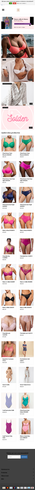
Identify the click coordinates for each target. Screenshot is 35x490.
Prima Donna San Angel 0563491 (26, 205)
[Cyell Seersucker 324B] (8, 401)
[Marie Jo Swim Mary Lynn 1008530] (26, 426)
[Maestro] (14, 487)
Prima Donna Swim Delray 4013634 (24, 411)
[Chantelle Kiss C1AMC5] (26, 246)
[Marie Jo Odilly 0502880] (26, 272)
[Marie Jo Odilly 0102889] (8, 272)
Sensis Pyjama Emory (25, 384)
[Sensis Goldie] (8, 375)
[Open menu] (3, 9)
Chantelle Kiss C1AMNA (6, 256)
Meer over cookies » (21, 3)
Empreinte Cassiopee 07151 (8, 359)
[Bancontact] (18, 487)
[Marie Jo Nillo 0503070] (26, 298)
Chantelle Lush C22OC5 (26, 333)
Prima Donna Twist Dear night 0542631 (26, 179)
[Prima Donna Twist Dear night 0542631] (26, 169)
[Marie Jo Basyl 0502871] (26, 221)
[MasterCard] (7, 487)
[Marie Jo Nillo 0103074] (8, 298)
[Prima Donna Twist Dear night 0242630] (8, 169)
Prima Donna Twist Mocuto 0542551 (25, 154)
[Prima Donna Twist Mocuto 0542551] (26, 143)
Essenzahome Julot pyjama (25, 359)
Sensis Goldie (6, 384)
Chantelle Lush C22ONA (6, 334)
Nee (14, 3)
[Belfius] (25, 487)
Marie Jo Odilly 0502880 (26, 281)
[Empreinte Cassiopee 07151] (8, 349)
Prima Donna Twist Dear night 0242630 (9, 179)
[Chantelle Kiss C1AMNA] (8, 246)
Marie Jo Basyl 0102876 (8, 230)
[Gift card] (32, 487)
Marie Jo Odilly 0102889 (9, 281)
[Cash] (3, 487)
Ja (10, 3)
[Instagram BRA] (17, 462)
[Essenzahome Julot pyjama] (26, 349)
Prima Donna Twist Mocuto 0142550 (7, 154)
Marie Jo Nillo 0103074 (8, 307)
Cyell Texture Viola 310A (7, 436)
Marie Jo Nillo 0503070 (26, 307)
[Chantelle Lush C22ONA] (8, 323)
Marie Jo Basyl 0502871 (26, 230)
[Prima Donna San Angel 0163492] (8, 195)
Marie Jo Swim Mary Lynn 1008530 (25, 436)
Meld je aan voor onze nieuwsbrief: (18, 453)
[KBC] (28, 487)
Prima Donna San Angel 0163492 (8, 205)
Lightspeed (19, 485)
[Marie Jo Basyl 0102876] (8, 221)
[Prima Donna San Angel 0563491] (26, 195)
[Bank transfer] (21, 487)
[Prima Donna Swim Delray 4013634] (26, 401)
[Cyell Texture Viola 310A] (8, 426)
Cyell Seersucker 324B (8, 410)
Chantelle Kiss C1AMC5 (26, 256)
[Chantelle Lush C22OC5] (26, 323)
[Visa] (11, 487)
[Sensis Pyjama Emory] (26, 375)
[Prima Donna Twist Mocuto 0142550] (8, 143)
